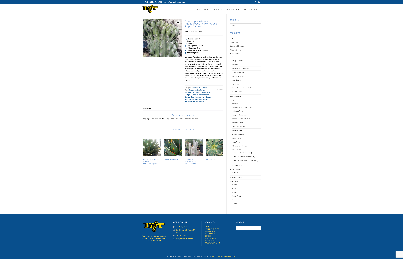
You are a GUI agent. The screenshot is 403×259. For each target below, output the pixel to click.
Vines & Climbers (236, 177)
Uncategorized (235, 170)
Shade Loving (236, 80)
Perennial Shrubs (235, 54)
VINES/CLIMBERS (211, 238)
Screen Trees (236, 138)
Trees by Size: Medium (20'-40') (244, 157)
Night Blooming (196, 97)
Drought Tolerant (190, 95)
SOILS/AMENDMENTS (212, 243)
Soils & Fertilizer (235, 96)
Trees (232, 100)
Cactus (195, 88)
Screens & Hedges (238, 76)
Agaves (234, 184)
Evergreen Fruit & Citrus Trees (242, 119)
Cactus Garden (194, 90)
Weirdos (205, 99)
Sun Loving (235, 84)
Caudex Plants (236, 196)
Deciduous (235, 57)
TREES (207, 227)
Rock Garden (189, 99)
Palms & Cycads (235, 50)
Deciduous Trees (237, 111)
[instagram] (259, 2)
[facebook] (256, 2)
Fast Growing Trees (238, 127)
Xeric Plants (203, 88)
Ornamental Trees (238, 134)
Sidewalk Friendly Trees (240, 146)
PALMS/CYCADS (210, 231)
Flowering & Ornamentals (240, 68)
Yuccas (234, 204)
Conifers (235, 103)
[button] (178, 22)
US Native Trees (237, 165)
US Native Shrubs (237, 92)
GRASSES (208, 236)
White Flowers (190, 102)
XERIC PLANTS (210, 234)
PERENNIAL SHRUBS (212, 229)
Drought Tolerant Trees (239, 115)
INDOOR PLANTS (210, 241)
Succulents (235, 200)
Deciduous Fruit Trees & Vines (242, 107)
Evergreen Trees (237, 123)
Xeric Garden (199, 102)
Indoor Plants (234, 42)
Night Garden (206, 97)
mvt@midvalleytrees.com (175, 2)
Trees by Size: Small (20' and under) (246, 161)
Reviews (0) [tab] (147, 108)
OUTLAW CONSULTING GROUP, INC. (224, 256)
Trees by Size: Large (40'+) (243, 153)
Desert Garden (206, 92)
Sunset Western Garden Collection (243, 88)
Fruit (231, 38)
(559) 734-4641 (181, 236)
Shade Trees (236, 142)
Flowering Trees (237, 130)
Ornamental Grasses (237, 46)
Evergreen (235, 65)
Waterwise (198, 99)
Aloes (234, 188)
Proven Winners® (238, 72)
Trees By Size (236, 150)
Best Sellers (236, 173)
